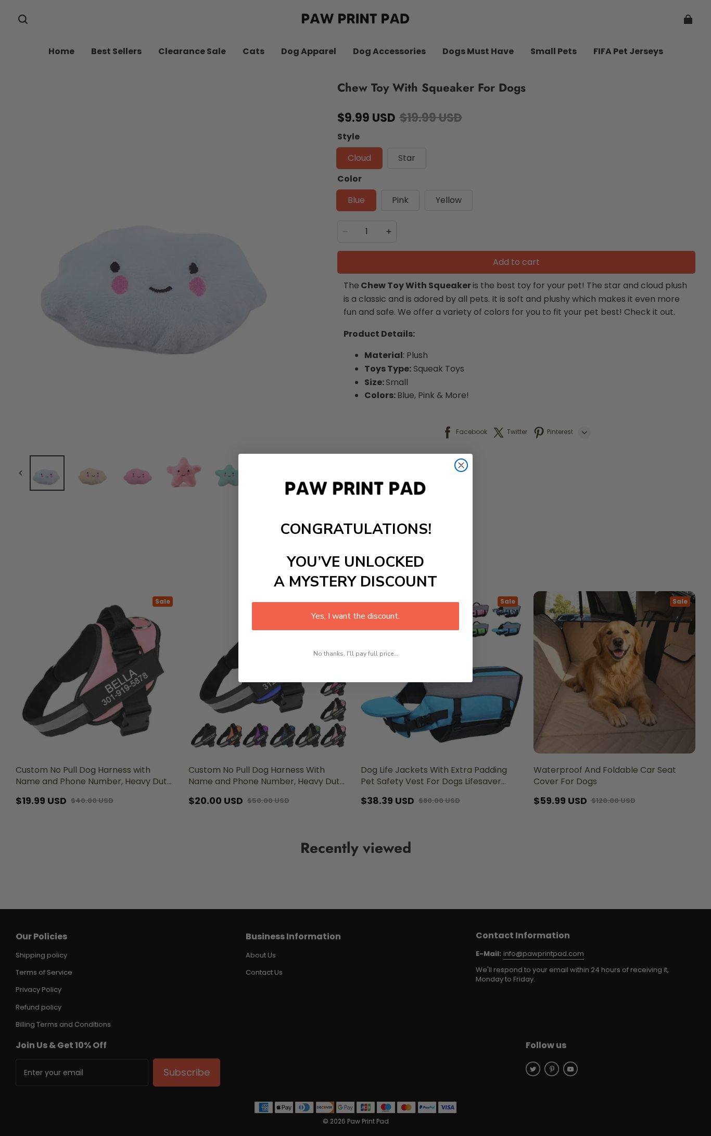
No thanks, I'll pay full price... (355, 653)
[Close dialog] (461, 465)
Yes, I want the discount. (355, 616)
